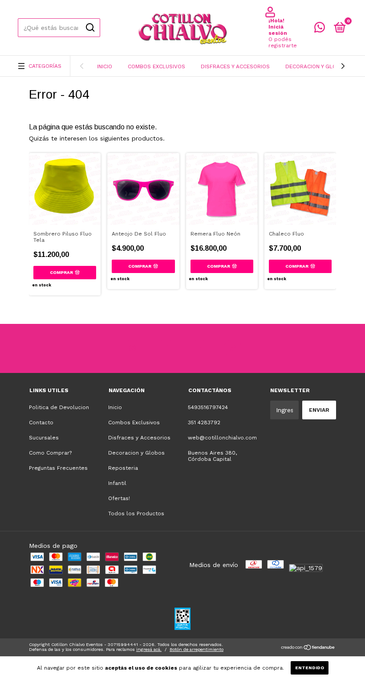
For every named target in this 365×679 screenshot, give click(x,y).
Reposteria (123, 468)
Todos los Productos (136, 513)
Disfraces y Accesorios (235, 66)
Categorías (44, 66)
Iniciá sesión (277, 30)
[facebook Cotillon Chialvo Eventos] (166, 348)
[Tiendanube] (308, 648)
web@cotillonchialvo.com (222, 438)
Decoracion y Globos (316, 66)
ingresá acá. (149, 649)
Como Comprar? (50, 453)
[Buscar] (89, 28)
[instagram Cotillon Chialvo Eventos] (133, 348)
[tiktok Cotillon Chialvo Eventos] (233, 348)
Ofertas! (119, 498)
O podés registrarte (282, 42)
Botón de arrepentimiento (196, 649)
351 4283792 (204, 422)
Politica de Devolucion (59, 407)
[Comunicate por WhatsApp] (319, 29)
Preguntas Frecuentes (58, 468)
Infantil (117, 483)
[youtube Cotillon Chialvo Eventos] (199, 348)
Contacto (41, 422)
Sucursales (44, 438)
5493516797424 (208, 407)
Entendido (309, 667)
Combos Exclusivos (156, 66)
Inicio (104, 66)
